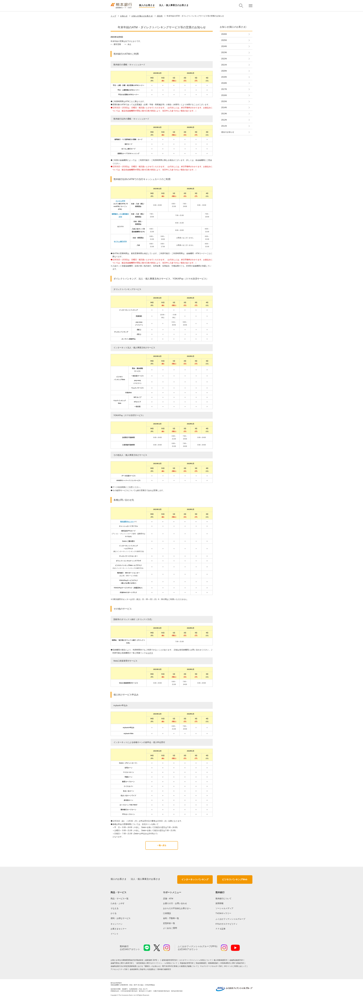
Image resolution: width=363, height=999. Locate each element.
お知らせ (123, 16)
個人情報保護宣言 (220, 960)
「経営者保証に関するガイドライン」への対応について (156, 963)
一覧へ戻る (161, 845)
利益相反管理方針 (187, 963)
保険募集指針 (213, 963)
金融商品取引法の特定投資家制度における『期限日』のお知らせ (135, 966)
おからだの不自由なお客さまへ (177, 908)
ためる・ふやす (117, 903)
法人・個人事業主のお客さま (174, 5)
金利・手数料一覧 (171, 918)
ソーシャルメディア (224, 908)
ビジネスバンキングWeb (234, 879)
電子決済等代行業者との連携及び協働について (180, 966)
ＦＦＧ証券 (220, 929)
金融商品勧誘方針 (236, 960)
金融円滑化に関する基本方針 (122, 963)
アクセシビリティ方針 (119, 969)
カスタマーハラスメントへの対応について (195, 960)
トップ (113, 16)
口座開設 (167, 913)
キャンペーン (117, 924)
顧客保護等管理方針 (169, 960)
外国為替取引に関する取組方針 (232, 963)
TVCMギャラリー (223, 913)
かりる (114, 913)
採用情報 (219, 903)
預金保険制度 (201, 963)
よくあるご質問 (170, 928)
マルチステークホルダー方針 (211, 966)
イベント (115, 934)
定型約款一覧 (169, 923)
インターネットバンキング (195, 879)
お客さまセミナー (118, 929)
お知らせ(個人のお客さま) (142, 16)
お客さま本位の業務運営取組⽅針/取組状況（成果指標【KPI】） (135, 960)
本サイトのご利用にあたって (235, 966)
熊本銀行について (223, 898)
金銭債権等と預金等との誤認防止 (142, 969)
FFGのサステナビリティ (227, 924)
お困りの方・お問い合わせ (175, 903)
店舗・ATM (168, 898)
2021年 (160, 16)
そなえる (115, 908)
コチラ (150, 653)
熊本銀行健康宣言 (164, 969)
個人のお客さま (147, 5)
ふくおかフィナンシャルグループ (230, 919)
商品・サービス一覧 (119, 898)
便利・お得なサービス (120, 918)
